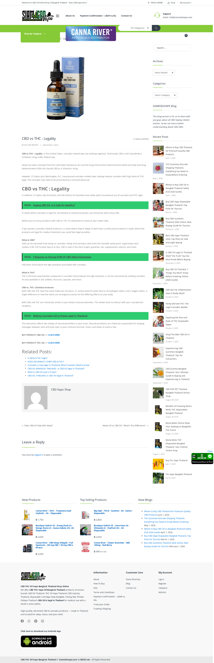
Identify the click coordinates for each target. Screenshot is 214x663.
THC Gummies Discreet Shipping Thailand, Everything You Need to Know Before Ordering (177, 169)
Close (210, 451)
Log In (161, 579)
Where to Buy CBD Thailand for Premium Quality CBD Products (179, 151)
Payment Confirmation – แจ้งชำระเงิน (98, 15)
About (96, 579)
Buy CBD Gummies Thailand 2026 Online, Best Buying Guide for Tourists (178, 222)
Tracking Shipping (102, 608)
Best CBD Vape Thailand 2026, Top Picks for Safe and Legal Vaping (177, 239)
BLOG (24, 145)
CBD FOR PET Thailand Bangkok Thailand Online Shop (178, 393)
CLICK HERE (54, 334)
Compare (163, 588)
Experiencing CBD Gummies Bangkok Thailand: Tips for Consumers (174, 353)
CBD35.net (85, 659)
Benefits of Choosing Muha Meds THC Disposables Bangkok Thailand (179, 409)
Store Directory (133, 579)
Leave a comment (141, 139)
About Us (70, 15)
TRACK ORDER (157, 2)
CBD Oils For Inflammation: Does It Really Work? (178, 291)
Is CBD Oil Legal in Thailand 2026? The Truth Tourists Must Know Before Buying (179, 256)
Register (162, 583)
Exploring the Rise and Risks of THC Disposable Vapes (177, 321)
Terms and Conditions (104, 592)
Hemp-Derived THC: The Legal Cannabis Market (177, 305)
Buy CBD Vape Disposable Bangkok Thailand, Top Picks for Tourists (178, 205)
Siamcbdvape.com (68, 659)
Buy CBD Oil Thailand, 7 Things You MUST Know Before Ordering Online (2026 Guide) (177, 274)
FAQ (95, 588)
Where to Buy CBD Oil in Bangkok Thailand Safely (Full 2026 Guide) (177, 188)
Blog (128, 583)
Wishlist (162, 592)
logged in (38, 454)
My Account (185, 2)
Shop (173, 2)
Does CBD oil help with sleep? (37, 425)
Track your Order (101, 604)
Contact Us (126, 15)
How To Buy (99, 583)
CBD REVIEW (33, 145)
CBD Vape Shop (61, 389)
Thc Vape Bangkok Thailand (179, 474)
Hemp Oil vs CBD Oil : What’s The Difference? (125, 425)
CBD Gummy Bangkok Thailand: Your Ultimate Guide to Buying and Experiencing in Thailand (178, 374)
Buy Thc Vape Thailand (177, 460)
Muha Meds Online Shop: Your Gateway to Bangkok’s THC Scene (178, 426)
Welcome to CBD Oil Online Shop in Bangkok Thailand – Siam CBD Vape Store (54, 2)
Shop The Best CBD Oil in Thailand (178, 336)
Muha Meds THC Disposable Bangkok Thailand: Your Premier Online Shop (177, 445)
